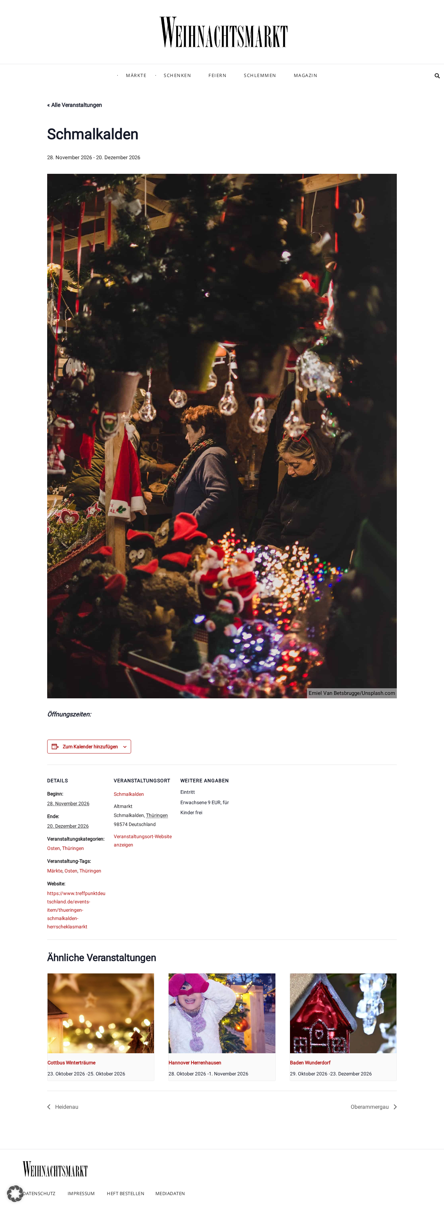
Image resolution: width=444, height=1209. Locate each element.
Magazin (306, 75)
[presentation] (101, 1013)
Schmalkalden (129, 794)
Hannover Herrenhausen (195, 1062)
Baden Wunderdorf (310, 1062)
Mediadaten (170, 1193)
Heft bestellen (125, 1193)
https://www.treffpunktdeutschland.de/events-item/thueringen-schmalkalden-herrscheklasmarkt (76, 910)
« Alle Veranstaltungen (74, 105)
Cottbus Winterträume (71, 1062)
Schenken (177, 75)
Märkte (136, 75)
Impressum (81, 1193)
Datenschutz (39, 1193)
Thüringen (73, 848)
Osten (53, 848)
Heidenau (66, 1107)
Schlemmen (260, 75)
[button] (15, 1193)
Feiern (217, 75)
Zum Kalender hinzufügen (90, 746)
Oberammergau (370, 1107)
